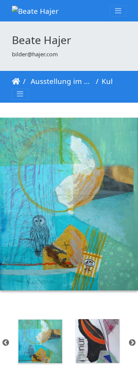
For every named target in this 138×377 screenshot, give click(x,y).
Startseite (16, 81)
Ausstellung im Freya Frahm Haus (61, 81)
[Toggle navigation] (118, 10)
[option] (40, 341)
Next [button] (132, 343)
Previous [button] (6, 343)
